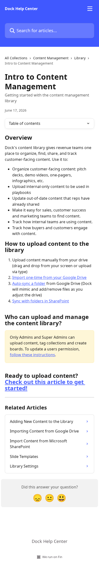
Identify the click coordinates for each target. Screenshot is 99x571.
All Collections (16, 58)
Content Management (50, 58)
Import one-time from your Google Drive (49, 277)
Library (80, 58)
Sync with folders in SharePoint (40, 301)
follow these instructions (32, 354)
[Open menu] (90, 9)
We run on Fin (52, 557)
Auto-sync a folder (28, 283)
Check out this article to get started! (45, 385)
